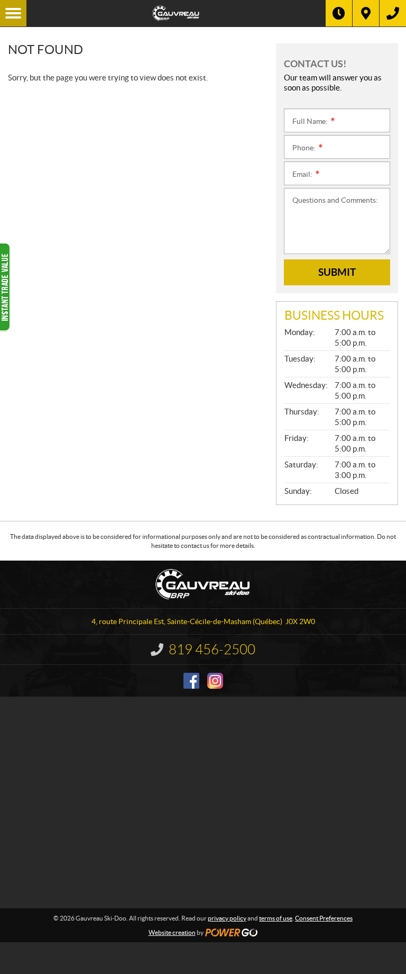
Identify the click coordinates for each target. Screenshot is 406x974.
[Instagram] (215, 681)
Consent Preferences (324, 918)
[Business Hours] (339, 13)
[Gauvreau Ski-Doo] (176, 13)
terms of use (275, 918)
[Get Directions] (366, 13)
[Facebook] (191, 681)
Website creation (172, 932)
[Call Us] (393, 13)
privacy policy (227, 918)
